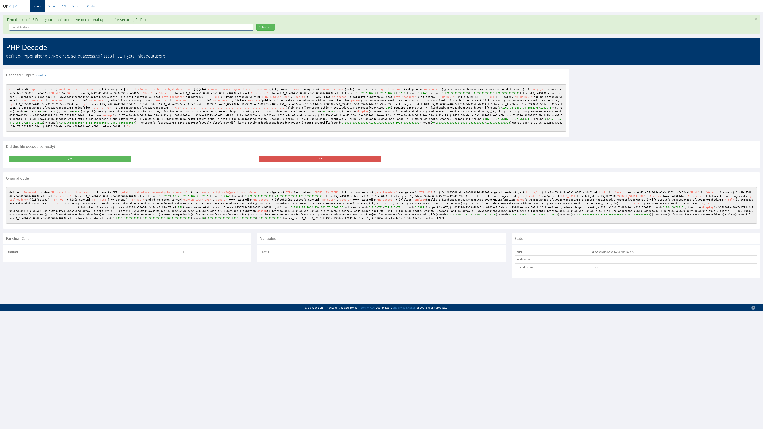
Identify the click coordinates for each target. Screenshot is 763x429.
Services (76, 6)
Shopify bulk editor (404, 307)
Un (10, 6)
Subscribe (265, 27)
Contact (92, 6)
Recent (52, 6)
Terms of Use (367, 307)
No (320, 159)
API (64, 6)
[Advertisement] (608, 97)
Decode (37, 6)
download (41, 75)
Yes (70, 159)
